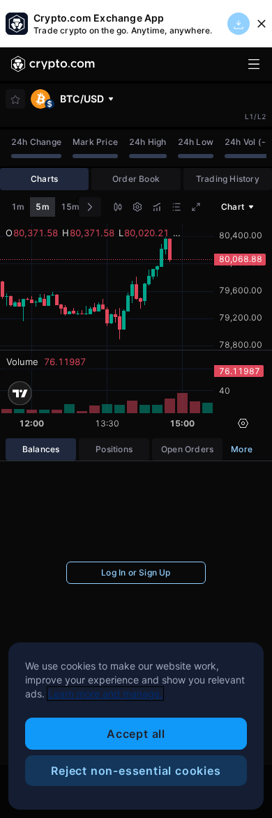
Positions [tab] (114, 449)
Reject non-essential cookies (135, 771)
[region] (136, 726)
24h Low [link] (195, 142)
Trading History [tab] (227, 178)
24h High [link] (148, 142)
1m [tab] (17, 206)
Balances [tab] (41, 449)
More (241, 449)
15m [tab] (70, 206)
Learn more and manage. (105, 694)
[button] (117, 208)
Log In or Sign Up (135, 572)
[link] (53, 64)
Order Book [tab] (136, 178)
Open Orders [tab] (187, 449)
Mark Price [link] (95, 142)
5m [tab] (42, 206)
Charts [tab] (44, 178)
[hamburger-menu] (253, 64)
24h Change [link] (36, 142)
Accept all (136, 734)
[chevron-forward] (90, 207)
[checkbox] (15, 99)
